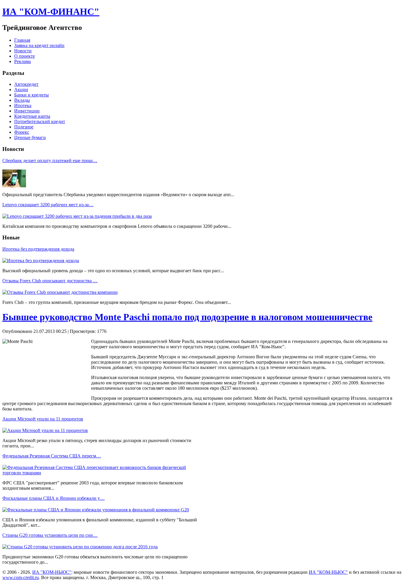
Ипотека (22, 105)
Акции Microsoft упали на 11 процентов (42, 418)
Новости (23, 50)
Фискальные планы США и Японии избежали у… (53, 498)
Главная (22, 40)
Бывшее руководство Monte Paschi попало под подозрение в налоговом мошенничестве (187, 317)
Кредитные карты (32, 116)
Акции (21, 89)
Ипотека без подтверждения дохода (38, 249)
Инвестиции (27, 110)
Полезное (23, 126)
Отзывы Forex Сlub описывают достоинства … (50, 280)
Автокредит (26, 84)
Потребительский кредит (39, 121)
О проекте (24, 56)
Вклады (22, 100)
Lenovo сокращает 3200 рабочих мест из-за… (47, 204)
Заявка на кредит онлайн (39, 45)
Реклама (22, 61)
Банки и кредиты (31, 94)
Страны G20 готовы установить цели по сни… (50, 535)
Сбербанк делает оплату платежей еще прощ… (49, 160)
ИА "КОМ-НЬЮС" (51, 572)
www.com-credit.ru (20, 577)
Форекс (21, 132)
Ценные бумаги (30, 137)
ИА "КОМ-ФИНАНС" (50, 11)
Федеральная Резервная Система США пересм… (51, 455)
